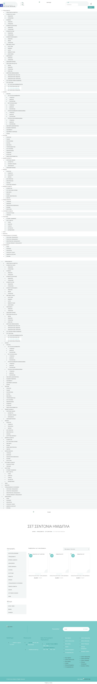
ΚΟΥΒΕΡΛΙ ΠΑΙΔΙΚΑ (12, 163)
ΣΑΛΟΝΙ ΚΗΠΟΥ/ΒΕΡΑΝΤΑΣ (12, 205)
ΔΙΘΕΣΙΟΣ (11, 99)
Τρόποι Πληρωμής (85, 643)
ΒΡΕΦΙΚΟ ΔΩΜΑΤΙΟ (7, 186)
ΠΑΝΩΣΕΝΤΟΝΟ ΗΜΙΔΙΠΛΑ (14, 76)
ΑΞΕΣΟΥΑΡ (8, 154)
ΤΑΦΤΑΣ (10, 226)
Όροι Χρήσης (68, 643)
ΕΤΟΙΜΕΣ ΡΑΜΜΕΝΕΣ (11, 218)
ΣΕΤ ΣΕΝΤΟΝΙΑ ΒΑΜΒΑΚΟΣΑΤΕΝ (15, 84)
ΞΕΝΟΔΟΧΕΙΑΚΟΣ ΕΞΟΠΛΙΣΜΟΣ (10, 235)
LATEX (9, 50)
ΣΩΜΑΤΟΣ (10, 173)
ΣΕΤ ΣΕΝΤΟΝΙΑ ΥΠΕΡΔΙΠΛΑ (14, 90)
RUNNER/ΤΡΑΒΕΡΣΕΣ (11, 127)
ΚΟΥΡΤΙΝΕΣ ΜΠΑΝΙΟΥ (11, 435)
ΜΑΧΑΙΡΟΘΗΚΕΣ (10, 150)
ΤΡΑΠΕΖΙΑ (8, 201)
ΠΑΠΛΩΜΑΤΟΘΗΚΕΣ (11, 61)
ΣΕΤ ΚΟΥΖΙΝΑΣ (9, 148)
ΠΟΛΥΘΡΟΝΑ (12, 101)
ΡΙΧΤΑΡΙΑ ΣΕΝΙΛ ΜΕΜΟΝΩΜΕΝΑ (15, 118)
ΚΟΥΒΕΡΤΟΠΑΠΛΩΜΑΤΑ (11, 37)
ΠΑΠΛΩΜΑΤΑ (9, 56)
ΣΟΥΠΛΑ (8, 143)
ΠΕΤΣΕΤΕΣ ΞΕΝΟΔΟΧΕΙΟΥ (12, 239)
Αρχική (34, 531)
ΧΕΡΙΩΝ (9, 177)
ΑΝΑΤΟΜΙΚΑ (10, 54)
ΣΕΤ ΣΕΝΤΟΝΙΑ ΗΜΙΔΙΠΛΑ (13, 88)
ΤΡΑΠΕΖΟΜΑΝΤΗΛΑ (10, 146)
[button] (48, 260)
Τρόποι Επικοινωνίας (69, 641)
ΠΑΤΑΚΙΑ (8, 182)
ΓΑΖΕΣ (9, 222)
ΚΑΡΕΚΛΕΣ (8, 203)
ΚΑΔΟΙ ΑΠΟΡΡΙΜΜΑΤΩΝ (11, 156)
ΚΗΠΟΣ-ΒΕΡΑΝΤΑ (7, 199)
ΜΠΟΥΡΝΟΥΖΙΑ (9, 180)
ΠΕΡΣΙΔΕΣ (8, 214)
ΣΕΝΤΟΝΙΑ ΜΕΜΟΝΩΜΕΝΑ (12, 73)
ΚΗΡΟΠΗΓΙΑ (9, 250)
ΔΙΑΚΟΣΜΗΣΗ (6, 244)
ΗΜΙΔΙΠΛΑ (10, 21)
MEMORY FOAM (11, 52)
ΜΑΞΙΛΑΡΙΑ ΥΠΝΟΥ (10, 44)
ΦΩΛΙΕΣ (8, 194)
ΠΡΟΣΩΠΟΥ (10, 175)
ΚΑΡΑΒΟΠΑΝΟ (11, 230)
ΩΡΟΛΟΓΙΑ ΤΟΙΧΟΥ (10, 252)
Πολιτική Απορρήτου (69, 649)
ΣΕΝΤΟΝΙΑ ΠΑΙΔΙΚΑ (10, 160)
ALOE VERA (10, 46)
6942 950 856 (12, 6)
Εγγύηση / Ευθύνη (85, 651)
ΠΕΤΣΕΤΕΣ (8, 137)
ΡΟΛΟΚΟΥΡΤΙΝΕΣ (10, 213)
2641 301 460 (6, 6)
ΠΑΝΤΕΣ (8, 449)
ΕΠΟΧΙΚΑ (8, 256)
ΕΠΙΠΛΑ (8, 133)
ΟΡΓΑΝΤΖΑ (10, 228)
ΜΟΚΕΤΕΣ (7, 485)
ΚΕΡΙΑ (7, 246)
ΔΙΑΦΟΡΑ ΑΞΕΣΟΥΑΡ (11, 254)
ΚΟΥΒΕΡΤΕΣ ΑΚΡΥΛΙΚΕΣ (11, 25)
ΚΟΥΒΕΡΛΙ (8, 20)
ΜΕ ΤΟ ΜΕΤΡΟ (9, 220)
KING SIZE (10, 71)
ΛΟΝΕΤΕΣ (10, 224)
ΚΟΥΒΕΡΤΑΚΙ (9, 188)
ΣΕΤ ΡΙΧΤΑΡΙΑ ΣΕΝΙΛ (12, 103)
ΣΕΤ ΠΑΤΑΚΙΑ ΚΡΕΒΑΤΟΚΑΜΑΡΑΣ (13, 80)
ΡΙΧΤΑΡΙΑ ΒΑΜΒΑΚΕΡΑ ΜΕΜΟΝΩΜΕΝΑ (16, 110)
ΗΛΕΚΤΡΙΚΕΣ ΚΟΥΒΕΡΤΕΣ (12, 12)
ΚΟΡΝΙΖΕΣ (8, 248)
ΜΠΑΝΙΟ (5, 169)
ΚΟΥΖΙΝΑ (5, 135)
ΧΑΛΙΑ (6, 483)
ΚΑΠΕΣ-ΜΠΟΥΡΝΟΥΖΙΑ (11, 196)
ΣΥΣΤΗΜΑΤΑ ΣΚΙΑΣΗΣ (8, 211)
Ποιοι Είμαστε (68, 638)
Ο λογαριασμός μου (69, 652)
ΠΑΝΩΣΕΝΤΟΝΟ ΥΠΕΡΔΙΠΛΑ (14, 78)
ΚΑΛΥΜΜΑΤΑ (9, 129)
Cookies (66, 646)
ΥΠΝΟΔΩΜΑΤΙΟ (6, 10)
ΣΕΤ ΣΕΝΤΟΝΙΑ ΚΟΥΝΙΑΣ (11, 190)
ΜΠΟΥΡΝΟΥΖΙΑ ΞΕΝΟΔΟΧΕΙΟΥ (13, 241)
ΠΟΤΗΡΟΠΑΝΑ (9, 141)
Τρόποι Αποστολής (85, 641)
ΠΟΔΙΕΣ (8, 139)
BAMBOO (10, 48)
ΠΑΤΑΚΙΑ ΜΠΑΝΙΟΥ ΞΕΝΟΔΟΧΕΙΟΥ (14, 243)
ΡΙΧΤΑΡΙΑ (8, 93)
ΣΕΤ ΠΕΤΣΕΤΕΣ (9, 179)
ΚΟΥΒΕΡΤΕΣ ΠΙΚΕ (10, 31)
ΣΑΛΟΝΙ (4, 92)
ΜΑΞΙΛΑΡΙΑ (8, 145)
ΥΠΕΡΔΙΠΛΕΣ (10, 18)
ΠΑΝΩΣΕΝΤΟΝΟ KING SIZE (14, 74)
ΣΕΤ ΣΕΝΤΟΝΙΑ (9, 82)
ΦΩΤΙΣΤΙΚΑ (8, 460)
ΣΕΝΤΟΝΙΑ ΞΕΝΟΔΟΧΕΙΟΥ (12, 237)
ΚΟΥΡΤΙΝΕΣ (5, 216)
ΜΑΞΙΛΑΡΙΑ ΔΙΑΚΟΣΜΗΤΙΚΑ (12, 126)
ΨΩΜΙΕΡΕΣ (8, 152)
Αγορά (37, 578)
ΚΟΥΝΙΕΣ (8, 207)
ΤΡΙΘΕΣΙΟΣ (11, 97)
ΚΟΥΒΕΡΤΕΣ (10, 161)
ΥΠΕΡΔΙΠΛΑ (10, 23)
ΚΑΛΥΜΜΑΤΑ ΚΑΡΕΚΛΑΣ (11, 131)
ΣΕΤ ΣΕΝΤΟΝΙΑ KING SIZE (13, 86)
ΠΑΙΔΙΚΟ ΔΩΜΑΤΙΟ (7, 158)
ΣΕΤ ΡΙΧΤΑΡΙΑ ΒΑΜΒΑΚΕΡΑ (14, 95)
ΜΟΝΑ (9, 40)
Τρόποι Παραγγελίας (85, 638)
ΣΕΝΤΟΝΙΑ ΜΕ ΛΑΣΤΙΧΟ (11, 63)
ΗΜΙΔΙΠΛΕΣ (10, 16)
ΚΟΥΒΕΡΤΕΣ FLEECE (10, 14)
